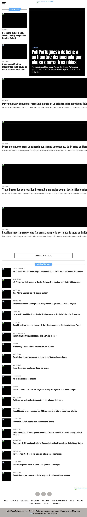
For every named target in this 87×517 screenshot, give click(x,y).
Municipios (46, 500)
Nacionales (24, 500)
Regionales (35, 500)
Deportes (47, 503)
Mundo (72, 500)
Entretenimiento (35, 503)
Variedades (56, 503)
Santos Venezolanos (59, 500)
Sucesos (80, 500)
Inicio (6, 500)
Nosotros (14, 500)
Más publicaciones (43, 255)
